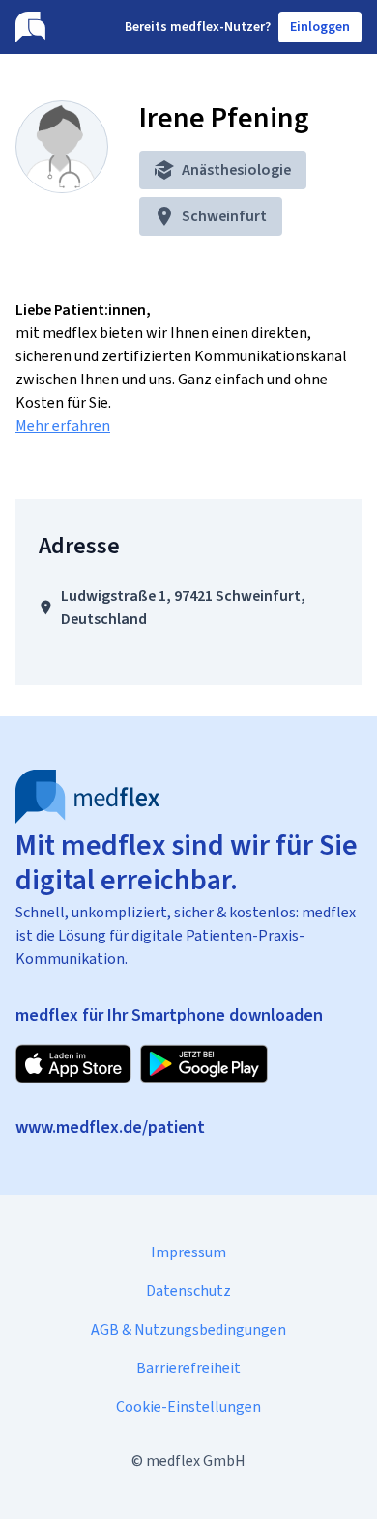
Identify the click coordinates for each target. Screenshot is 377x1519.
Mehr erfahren (62, 425)
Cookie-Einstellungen (188, 1406)
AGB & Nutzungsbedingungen (188, 1329)
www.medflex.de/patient (110, 1127)
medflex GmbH (196, 1460)
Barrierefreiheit (188, 1368)
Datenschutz (188, 1290)
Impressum (188, 1252)
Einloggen (320, 26)
